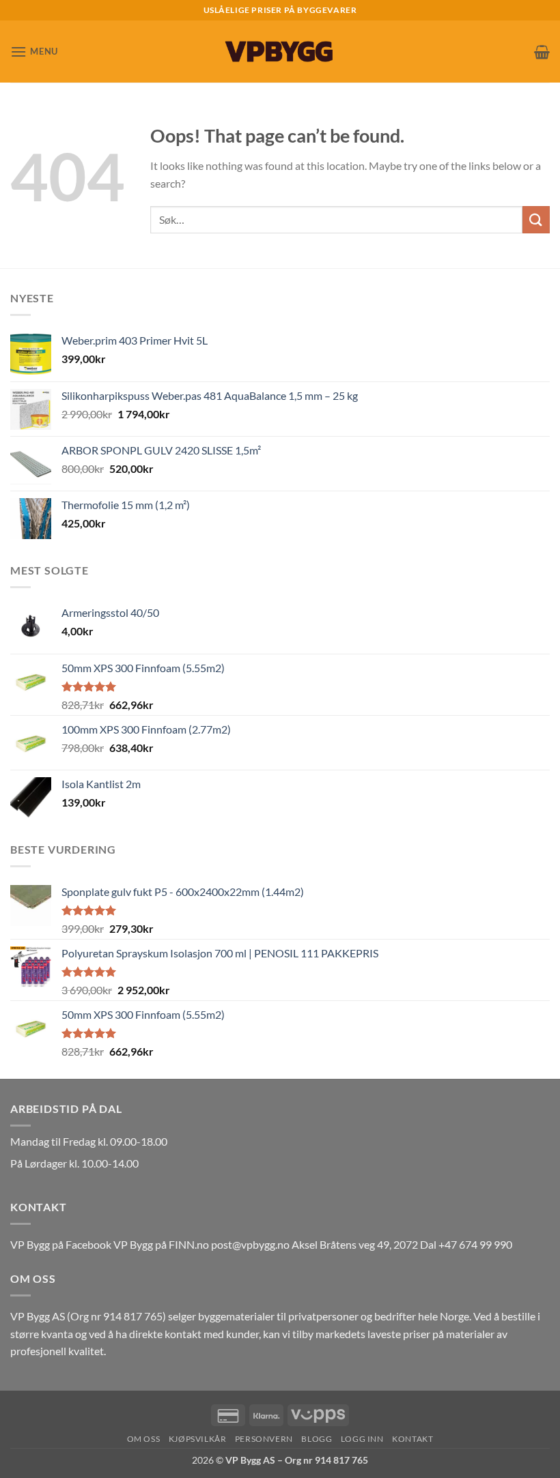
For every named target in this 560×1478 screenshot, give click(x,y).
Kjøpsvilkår (198, 1439)
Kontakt (412, 1439)
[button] (34, 51)
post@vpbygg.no (250, 1244)
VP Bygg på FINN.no (161, 1244)
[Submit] (536, 219)
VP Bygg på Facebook (60, 1244)
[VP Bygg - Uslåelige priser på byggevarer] (280, 51)
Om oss (143, 1439)
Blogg (316, 1439)
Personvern (264, 1439)
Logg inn (362, 1439)
